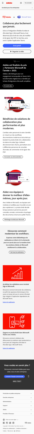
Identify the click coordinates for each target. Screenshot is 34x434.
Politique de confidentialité (9, 428)
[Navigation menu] (2, 3)
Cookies (4, 431)
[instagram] (7, 423)
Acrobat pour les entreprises (10, 8)
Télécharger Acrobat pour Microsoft (14, 219)
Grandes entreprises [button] (8, 397)
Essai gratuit (17, 46)
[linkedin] (13, 423)
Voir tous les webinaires (17, 252)
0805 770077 (17, 381)
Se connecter (28, 3)
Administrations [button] (7, 401)
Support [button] (5, 405)
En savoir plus (8, 86)
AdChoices (18, 431)
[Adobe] (9, 3)
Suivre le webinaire (9, 302)
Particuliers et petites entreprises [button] (11, 393)
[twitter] (10, 423)
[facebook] (4, 423)
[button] (20, 2)
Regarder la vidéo (18, 51)
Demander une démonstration (12, 157)
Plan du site (10, 431)
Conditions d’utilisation (21, 428)
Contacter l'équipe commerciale (14, 376)
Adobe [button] (4, 409)
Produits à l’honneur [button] (8, 413)
